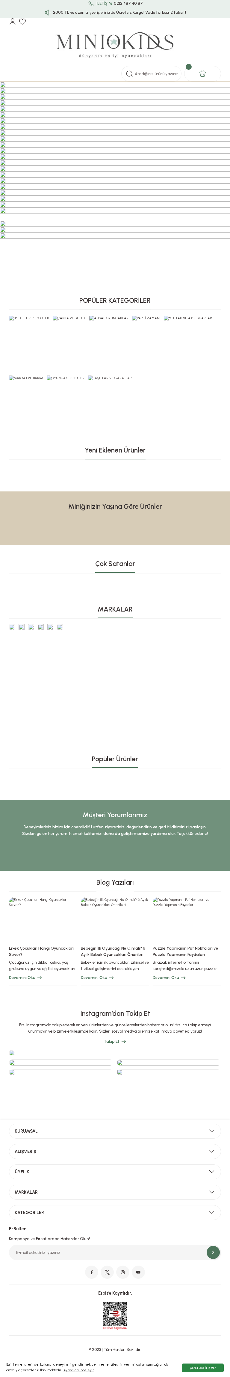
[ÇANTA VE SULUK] (69, 318)
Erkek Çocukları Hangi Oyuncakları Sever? (41, 951)
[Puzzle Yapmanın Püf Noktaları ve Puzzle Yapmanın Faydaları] (187, 919)
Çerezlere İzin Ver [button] (203, 1368)
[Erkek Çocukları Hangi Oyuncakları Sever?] (43, 919)
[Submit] (213, 1252)
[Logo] (115, 45)
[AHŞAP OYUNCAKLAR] (108, 318)
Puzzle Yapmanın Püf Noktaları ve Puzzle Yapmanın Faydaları (185, 951)
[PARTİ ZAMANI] (146, 318)
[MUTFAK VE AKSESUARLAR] (188, 318)
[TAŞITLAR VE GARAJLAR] (110, 378)
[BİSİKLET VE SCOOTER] (29, 318)
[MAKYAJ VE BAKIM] (26, 378)
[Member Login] (12, 21)
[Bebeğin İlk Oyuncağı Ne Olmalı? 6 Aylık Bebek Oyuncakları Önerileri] (115, 919)
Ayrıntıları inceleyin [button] (78, 1370)
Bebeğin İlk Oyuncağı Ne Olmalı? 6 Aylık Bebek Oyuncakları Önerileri (113, 951)
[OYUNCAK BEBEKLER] (65, 378)
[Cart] (202, 73)
